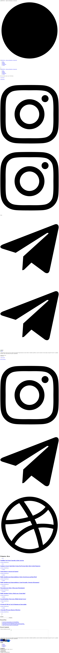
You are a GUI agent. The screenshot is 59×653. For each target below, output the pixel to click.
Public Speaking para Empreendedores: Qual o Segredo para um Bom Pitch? (18, 577)
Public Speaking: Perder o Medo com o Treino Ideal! (12, 593)
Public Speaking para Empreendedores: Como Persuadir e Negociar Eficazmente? (19, 582)
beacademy (3, 591)
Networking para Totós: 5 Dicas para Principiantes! (12, 588)
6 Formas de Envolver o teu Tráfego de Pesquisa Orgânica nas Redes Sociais (13, 624)
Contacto (3, 65)
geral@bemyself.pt (2, 79)
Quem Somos (4, 64)
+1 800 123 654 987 (2, 357)
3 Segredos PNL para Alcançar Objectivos (10, 609)
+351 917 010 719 (2, 77)
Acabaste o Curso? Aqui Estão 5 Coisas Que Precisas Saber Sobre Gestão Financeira (20, 566)
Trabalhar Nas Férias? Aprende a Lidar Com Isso (12, 560)
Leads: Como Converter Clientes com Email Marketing (10, 625)
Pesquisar (1, 616)
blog (3, 558)
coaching (3, 569)
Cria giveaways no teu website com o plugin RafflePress (10, 621)
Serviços (3, 62)
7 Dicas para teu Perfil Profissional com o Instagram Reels (10, 622)
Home (3, 61)
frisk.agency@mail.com (3, 359)
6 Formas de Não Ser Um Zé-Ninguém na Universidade (13, 604)
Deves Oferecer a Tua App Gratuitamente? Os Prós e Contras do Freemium (13, 623)
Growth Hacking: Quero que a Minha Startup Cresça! (13, 599)
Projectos (3, 63)
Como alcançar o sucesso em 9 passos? (9, 571)
